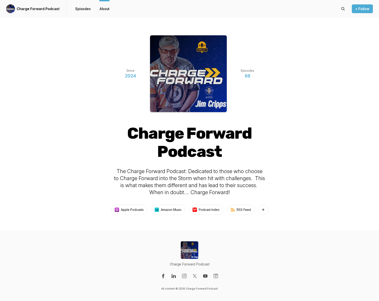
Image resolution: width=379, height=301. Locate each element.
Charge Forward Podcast (38, 9)
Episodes (83, 9)
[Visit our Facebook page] (163, 276)
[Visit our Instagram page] (184, 276)
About (104, 9)
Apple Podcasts (132, 209)
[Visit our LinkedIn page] (174, 276)
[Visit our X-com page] (195, 276)
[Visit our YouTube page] (205, 276)
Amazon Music (171, 209)
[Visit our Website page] (216, 276)
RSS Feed (244, 209)
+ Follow (362, 9)
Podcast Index (209, 209)
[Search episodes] (343, 8)
